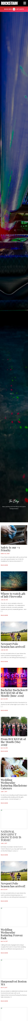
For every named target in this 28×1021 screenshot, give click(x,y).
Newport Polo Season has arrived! (13, 645)
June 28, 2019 (4, 600)
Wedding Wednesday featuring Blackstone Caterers (14, 784)
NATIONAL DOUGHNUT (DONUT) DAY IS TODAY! (11, 836)
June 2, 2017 (4, 843)
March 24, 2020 (5, 553)
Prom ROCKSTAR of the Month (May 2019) (13, 741)
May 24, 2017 (4, 941)
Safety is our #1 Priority (10, 548)
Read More (4, 565)
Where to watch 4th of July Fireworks (13, 595)
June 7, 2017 (4, 791)
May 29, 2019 (4, 699)
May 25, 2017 (4, 889)
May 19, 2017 (4, 987)
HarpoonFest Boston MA (14, 982)
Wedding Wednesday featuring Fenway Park (12, 934)
